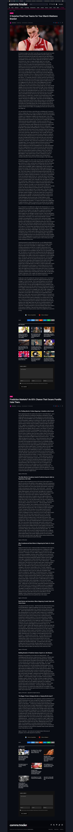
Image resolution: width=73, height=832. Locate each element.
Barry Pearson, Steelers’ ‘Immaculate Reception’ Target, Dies (36, 359)
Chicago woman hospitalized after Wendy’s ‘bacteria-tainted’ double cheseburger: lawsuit (36, 772)
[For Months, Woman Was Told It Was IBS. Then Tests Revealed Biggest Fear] (36, 342)
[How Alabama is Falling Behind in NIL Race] (23, 354)
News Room (14, 22)
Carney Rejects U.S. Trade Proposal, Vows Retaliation (36, 778)
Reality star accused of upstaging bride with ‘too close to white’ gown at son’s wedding (23, 336)
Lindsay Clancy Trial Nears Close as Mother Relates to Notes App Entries (49, 335)
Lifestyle (42, 7)
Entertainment (32, 7)
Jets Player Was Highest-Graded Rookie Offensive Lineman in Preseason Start (49, 359)
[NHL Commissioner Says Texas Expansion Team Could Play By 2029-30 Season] (36, 330)
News (12, 7)
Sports (50, 7)
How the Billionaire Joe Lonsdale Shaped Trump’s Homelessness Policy (49, 765)
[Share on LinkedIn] (58, 23)
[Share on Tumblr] (60, 23)
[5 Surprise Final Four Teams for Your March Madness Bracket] (36, 38)
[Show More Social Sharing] (62, 23)
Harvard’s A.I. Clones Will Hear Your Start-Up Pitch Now (48, 778)
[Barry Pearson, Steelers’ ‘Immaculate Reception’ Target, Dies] (36, 354)
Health (38, 7)
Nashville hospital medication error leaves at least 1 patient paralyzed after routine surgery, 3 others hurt (49, 758)
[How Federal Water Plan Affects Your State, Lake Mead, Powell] (23, 342)
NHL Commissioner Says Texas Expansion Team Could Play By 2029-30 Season (36, 336)
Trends (62, 7)
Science (46, 7)
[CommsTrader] (18, 4)
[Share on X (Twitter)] (55, 23)
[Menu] (9, 7)
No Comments (25, 22)
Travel (54, 7)
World (58, 7)
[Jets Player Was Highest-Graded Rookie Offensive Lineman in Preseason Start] (49, 354)
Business (16, 7)
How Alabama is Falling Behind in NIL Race (22, 359)
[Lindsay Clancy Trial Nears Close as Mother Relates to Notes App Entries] (49, 330)
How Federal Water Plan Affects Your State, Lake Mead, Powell (23, 348)
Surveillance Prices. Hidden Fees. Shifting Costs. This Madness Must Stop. (36, 751)
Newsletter (61, 4)
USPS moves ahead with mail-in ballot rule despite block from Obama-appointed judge (23, 758)
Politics (22, 7)
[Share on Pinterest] (57, 23)
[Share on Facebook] (53, 23)
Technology (27, 7)
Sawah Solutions (30, 829)
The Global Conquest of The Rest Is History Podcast (23, 765)
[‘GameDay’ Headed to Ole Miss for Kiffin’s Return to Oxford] (49, 342)
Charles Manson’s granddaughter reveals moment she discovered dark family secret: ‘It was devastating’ (23, 785)
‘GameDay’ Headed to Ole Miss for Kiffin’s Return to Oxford (49, 348)
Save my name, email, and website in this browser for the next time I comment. (34, 383)
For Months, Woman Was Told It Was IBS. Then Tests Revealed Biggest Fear (36, 348)
